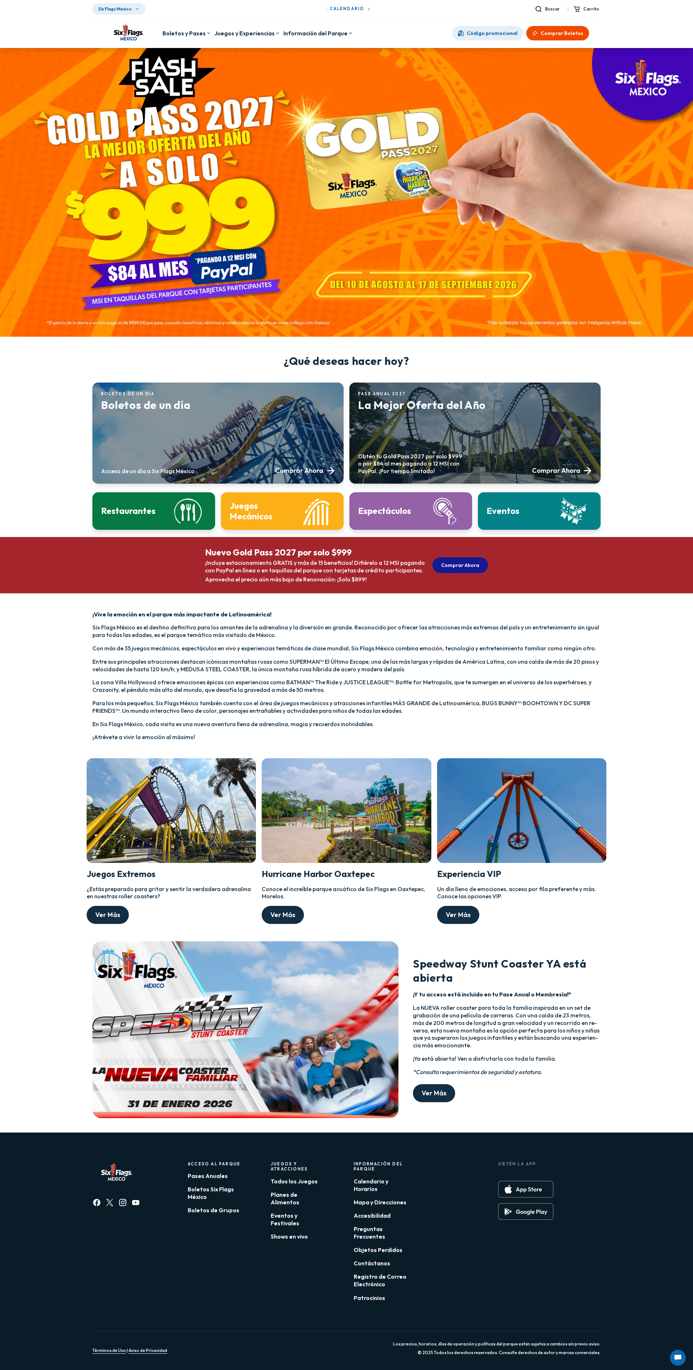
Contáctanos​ (372, 1263)
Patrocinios (369, 1297)
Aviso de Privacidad (147, 1350)
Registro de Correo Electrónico (380, 1280)
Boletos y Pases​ (184, 33)
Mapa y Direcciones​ (380, 1202)
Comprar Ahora (460, 565)
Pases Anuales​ (208, 1175)
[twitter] (109, 1202)
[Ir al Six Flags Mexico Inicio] (127, 33)
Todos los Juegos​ (294, 1181)
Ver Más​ (107, 915)
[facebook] (96, 1202)
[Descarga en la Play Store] (525, 1211)
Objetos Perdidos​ (378, 1249)
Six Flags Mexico (115, 9)
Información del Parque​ (315, 33)
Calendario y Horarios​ (371, 1185)
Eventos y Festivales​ (285, 1219)
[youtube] (135, 1202)
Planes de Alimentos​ (285, 1198)
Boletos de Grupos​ (213, 1210)
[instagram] (122, 1202)
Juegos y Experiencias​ (244, 33)
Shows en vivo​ (289, 1236)
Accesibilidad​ (372, 1215)
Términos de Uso (109, 1350)
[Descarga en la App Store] (525, 1189)
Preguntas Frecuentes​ (369, 1232)
